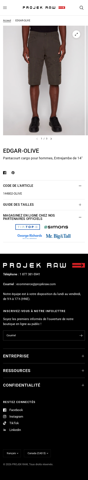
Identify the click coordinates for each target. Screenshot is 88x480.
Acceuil (7, 20)
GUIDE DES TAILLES (18, 205)
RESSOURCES (16, 370)
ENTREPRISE (16, 356)
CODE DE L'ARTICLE (18, 186)
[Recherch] (81, 7)
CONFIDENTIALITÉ (21, 385)
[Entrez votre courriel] (81, 335)
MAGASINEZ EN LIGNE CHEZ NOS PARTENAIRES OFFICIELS (29, 217)
